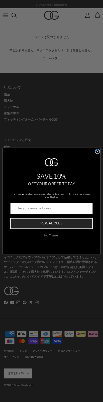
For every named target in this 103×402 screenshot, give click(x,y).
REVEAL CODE (51, 223)
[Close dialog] (98, 151)
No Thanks (51, 235)
